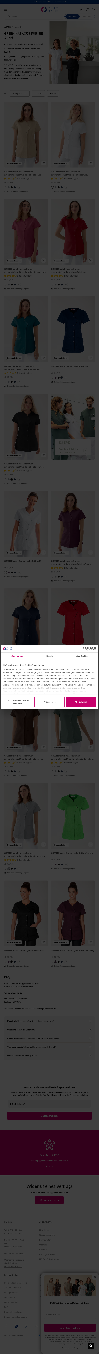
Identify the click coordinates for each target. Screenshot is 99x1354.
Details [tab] (49, 656)
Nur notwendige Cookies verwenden (18, 701)
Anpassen (48, 702)
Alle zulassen (81, 702)
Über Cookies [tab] (82, 656)
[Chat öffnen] (91, 1346)
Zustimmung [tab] (17, 656)
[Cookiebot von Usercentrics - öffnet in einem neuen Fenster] (84, 649)
